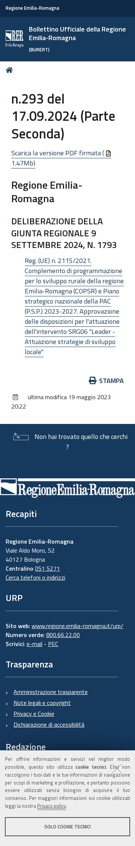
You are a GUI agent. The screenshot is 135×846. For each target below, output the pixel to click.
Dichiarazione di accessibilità (49, 724)
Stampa (111, 381)
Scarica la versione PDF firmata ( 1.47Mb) (58, 158)
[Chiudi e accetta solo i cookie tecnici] (117, 768)
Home (11, 70)
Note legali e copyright (42, 702)
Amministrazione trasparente (51, 691)
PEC (53, 643)
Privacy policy (51, 806)
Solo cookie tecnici (67, 826)
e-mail (34, 643)
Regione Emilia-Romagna (32, 8)
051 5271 (47, 568)
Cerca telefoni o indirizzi (35, 577)
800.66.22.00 (63, 634)
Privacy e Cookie (34, 713)
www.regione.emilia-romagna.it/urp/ (77, 625)
